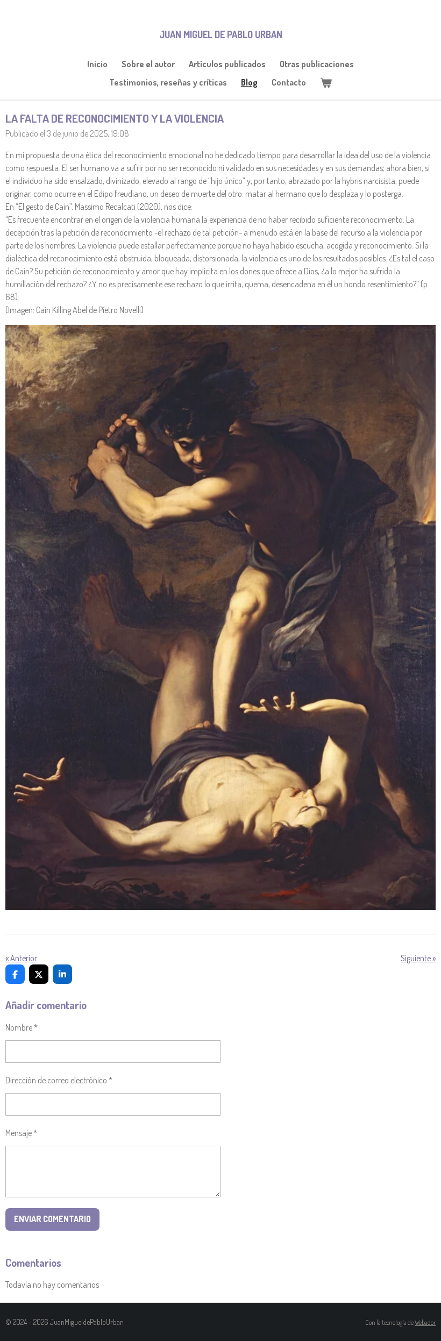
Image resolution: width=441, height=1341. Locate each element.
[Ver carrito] (326, 82)
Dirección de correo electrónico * (58, 1080)
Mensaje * (21, 1132)
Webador (425, 1322)
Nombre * (21, 1027)
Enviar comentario (52, 1219)
